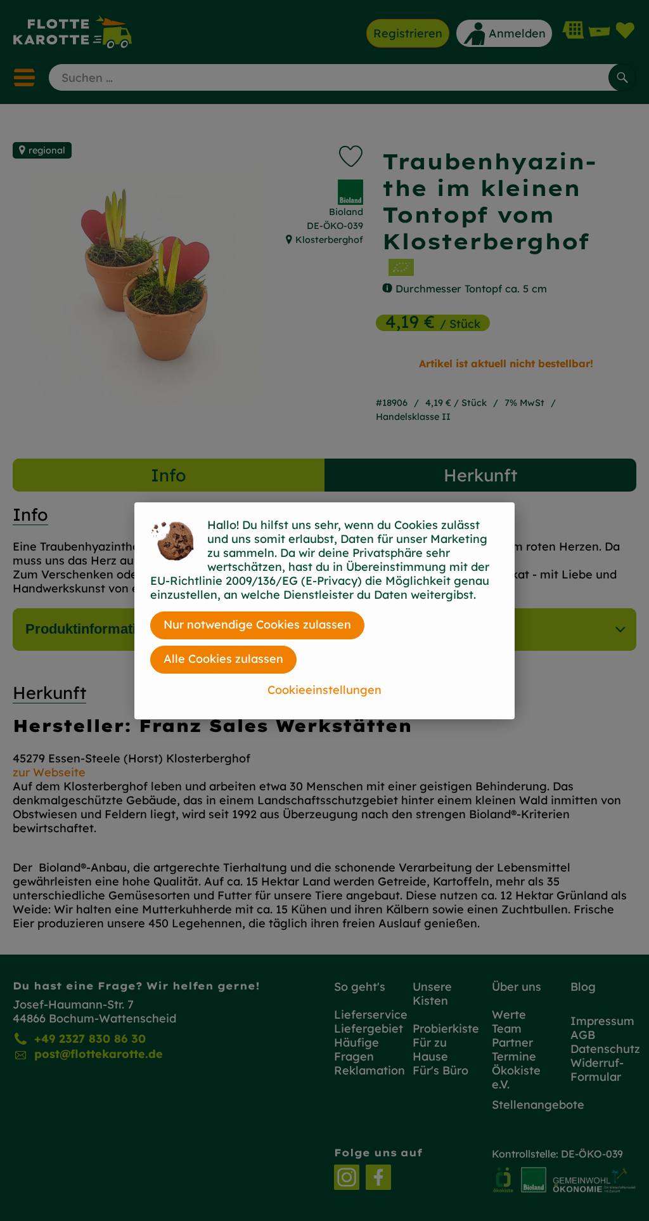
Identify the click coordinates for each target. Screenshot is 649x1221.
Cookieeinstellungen (324, 689)
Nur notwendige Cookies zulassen (257, 624)
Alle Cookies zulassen (223, 658)
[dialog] (324, 610)
